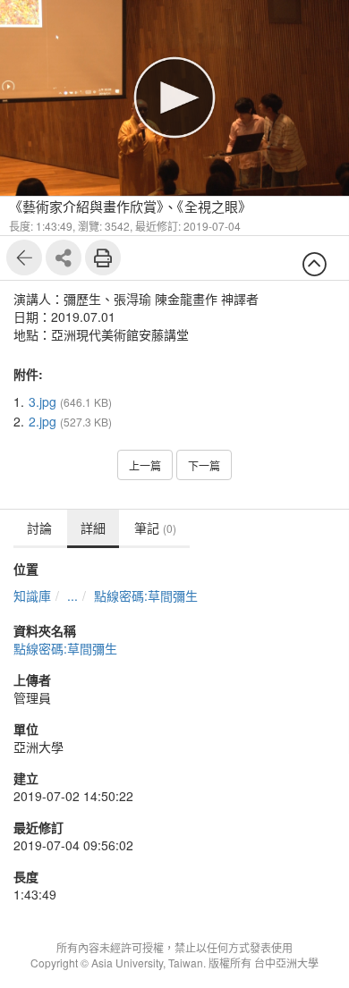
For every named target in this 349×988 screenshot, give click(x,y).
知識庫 (32, 595)
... (72, 595)
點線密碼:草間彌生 (146, 595)
